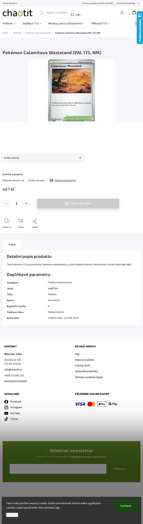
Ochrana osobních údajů (88, 377)
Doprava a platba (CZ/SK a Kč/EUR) (97, 3)
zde (57, 508)
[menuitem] (11, 24)
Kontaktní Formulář (15, 381)
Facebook (15, 402)
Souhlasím (125, 506)
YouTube (15, 413)
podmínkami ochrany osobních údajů (88, 456)
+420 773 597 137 (14, 375)
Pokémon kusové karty (60, 282)
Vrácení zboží (82, 365)
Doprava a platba (84, 360)
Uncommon (54, 300)
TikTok (14, 419)
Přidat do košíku (81, 203)
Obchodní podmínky (125, 3)
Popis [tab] (12, 245)
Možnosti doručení (65, 180)
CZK (78, 15)
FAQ (77, 354)
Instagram (16, 407)
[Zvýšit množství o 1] (26, 203)
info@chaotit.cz (13, 370)
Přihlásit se (120, 469)
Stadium (52, 294)
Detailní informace (11, 139)
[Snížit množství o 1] (6, 203)
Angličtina (53, 288)
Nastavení (12, 515)
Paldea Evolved (56, 312)
